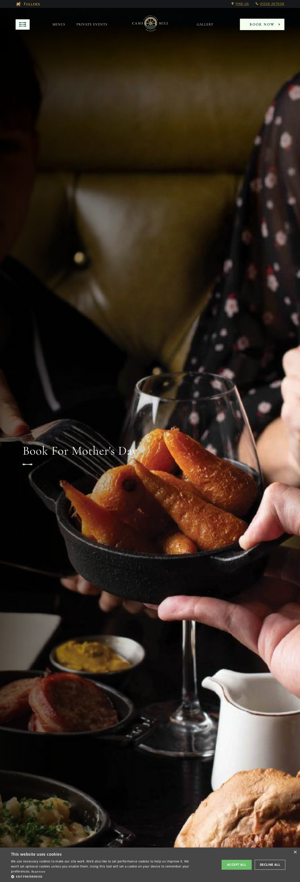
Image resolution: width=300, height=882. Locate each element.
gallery (205, 24)
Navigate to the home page (150, 24)
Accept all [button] (236, 864)
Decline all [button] (270, 864)
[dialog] (150, 865)
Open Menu (23, 24)
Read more (38, 871)
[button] (100, 876)
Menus (58, 24)
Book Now (262, 24)
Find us (242, 4)
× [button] (295, 852)
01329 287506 (272, 4)
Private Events (91, 24)
